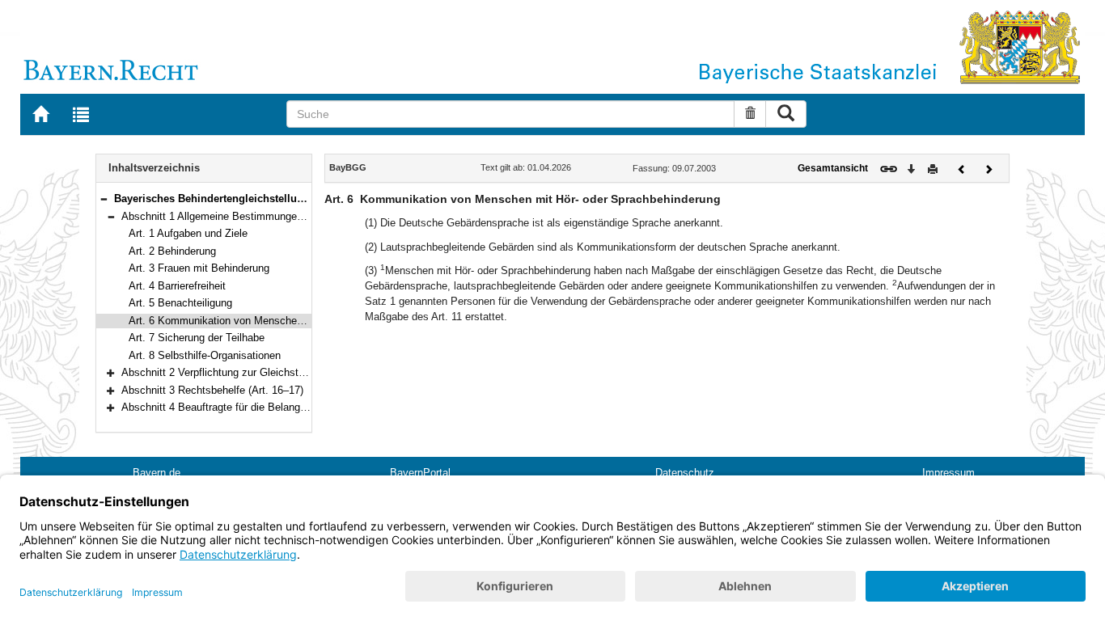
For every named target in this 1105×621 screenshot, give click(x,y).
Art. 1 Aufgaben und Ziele (188, 233)
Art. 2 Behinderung (172, 251)
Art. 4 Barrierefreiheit (177, 286)
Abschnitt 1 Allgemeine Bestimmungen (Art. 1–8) (235, 216)
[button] (103, 198)
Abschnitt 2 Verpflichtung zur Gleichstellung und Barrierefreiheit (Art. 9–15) (295, 372)
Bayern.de (156, 473)
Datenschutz (684, 473)
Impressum (948, 473)
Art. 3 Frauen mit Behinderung (199, 268)
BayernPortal (420, 473)
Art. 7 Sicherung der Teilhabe (197, 338)
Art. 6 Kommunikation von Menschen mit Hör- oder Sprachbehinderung (294, 321)
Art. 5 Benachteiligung (180, 303)
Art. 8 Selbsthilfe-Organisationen (205, 355)
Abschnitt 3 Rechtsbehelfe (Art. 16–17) (212, 390)
